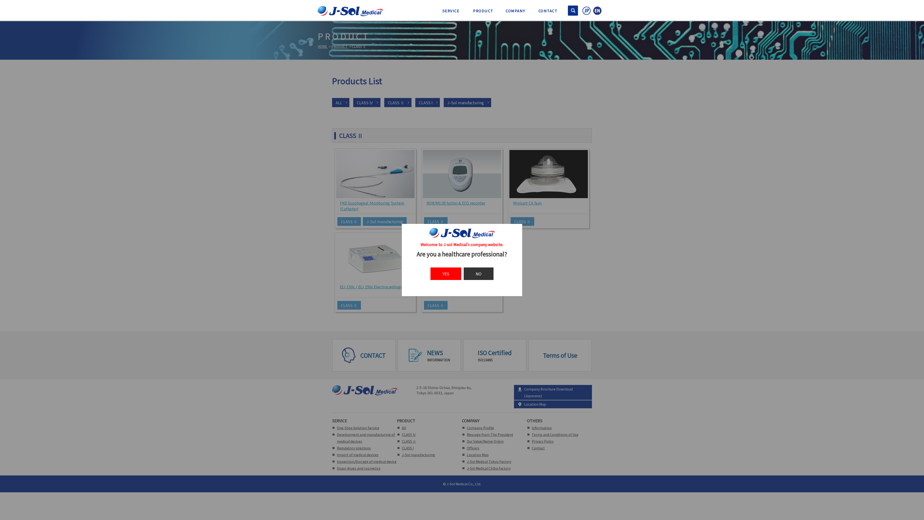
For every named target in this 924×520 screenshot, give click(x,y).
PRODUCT (483, 10)
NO (478, 274)
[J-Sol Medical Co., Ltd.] (350, 13)
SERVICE (451, 10)
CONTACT (548, 10)
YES (446, 274)
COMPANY (515, 10)
